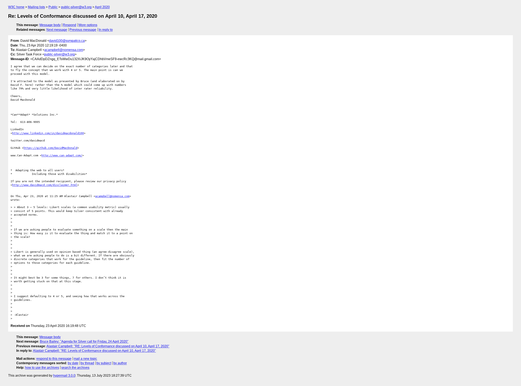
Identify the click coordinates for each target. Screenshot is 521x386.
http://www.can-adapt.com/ (62, 155)
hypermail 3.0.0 (64, 375)
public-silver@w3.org (76, 7)
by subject (103, 363)
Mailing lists (36, 7)
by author (120, 363)
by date (73, 363)
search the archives (75, 367)
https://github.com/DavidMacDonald (50, 147)
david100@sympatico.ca (67, 40)
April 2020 (102, 7)
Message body (50, 25)
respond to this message (53, 358)
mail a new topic (85, 358)
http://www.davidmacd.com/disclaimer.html (44, 184)
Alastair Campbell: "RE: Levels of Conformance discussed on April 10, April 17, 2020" (107, 346)
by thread (87, 363)
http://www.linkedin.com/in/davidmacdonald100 (48, 133)
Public (53, 7)
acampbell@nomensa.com (63, 50)
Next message (56, 29)
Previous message (82, 29)
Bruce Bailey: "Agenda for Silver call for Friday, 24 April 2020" (84, 341)
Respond (69, 25)
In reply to (106, 29)
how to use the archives (42, 367)
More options (88, 25)
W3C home (16, 7)
